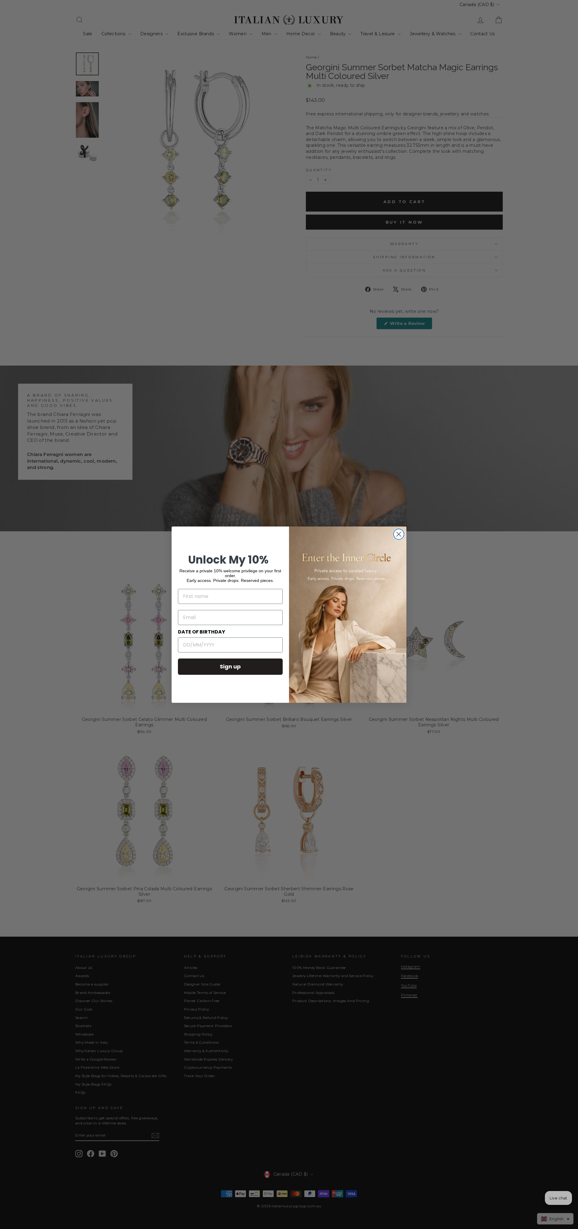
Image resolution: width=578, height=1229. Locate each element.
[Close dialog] (398, 534)
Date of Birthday (201, 631)
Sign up (230, 666)
